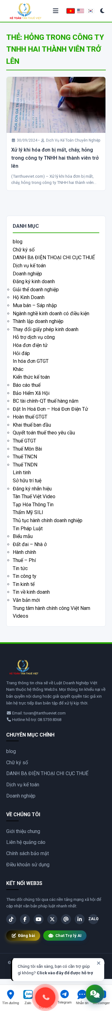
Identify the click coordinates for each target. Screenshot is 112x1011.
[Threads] (66, 919)
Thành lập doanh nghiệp (38, 321)
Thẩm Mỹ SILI (28, 512)
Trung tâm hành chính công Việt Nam (51, 608)
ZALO (93, 919)
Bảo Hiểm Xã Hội (31, 393)
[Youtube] (39, 919)
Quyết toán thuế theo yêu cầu (44, 433)
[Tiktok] (11, 919)
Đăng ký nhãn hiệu (32, 489)
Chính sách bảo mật (27, 853)
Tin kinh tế (24, 584)
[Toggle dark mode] (102, 11)
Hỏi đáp (21, 353)
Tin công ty (24, 576)
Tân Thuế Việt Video (34, 496)
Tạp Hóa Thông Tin (33, 505)
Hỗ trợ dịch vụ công (34, 337)
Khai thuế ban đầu (32, 425)
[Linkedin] (80, 919)
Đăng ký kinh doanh (34, 281)
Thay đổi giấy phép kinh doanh (45, 329)
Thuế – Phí (24, 560)
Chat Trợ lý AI (68, 935)
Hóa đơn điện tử (30, 345)
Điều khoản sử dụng (27, 865)
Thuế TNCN (25, 457)
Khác (18, 369)
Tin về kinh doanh (31, 592)
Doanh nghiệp (27, 274)
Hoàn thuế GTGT (30, 417)
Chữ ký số (24, 250)
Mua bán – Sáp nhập (35, 305)
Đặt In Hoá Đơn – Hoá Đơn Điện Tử (50, 409)
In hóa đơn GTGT (31, 361)
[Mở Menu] (55, 11)
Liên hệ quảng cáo (25, 842)
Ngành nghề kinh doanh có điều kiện (51, 313)
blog (17, 242)
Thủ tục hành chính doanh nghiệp (47, 520)
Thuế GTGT (24, 441)
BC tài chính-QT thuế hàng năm (45, 401)
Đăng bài (26, 935)
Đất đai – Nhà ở (30, 544)
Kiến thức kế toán (31, 377)
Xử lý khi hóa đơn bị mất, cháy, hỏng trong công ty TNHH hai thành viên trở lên (55, 158)
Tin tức (20, 568)
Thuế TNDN (25, 465)
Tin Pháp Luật (28, 528)
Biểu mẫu (23, 536)
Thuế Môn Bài (27, 449)
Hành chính (24, 552)
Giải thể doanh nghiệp (36, 290)
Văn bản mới (26, 600)
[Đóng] (98, 963)
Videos (20, 616)
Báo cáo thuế (26, 385)
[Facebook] (25, 919)
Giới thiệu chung (23, 831)
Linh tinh (22, 472)
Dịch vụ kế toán (29, 266)
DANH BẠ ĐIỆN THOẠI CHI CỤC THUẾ (54, 257)
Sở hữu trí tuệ (27, 481)
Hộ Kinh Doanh (28, 297)
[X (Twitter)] (52, 919)
